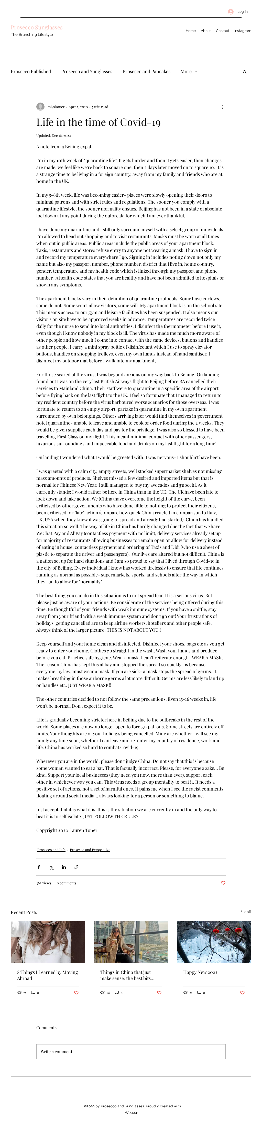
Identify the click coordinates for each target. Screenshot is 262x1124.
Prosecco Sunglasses (37, 27)
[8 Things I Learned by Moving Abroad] (48, 942)
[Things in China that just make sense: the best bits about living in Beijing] (131, 942)
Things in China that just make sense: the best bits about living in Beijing (125, 975)
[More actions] (223, 107)
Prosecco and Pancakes (146, 71)
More (186, 71)
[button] (244, 72)
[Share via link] (76, 867)
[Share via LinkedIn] (63, 867)
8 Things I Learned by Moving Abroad (47, 975)
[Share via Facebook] (38, 867)
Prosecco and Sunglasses (86, 71)
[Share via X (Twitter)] (51, 867)
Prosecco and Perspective (90, 849)
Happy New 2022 (200, 972)
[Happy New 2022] (214, 942)
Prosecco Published (31, 71)
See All (246, 911)
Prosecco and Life (51, 849)
